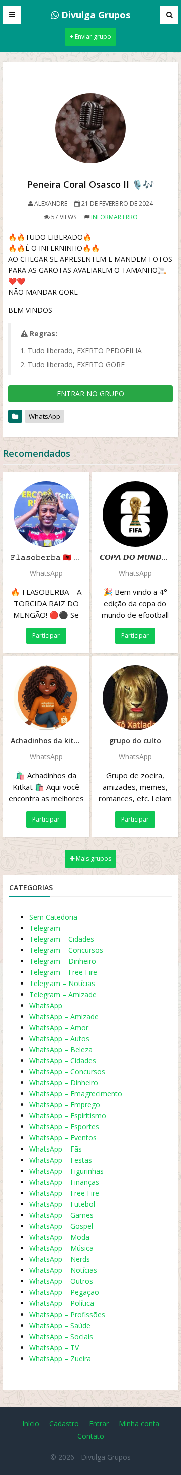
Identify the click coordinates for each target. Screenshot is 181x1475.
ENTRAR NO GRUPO (90, 393)
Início (30, 1423)
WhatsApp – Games (61, 1215)
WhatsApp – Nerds (59, 1259)
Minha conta (139, 1423)
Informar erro (114, 217)
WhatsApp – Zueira (60, 1358)
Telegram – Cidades (61, 939)
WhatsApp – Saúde (59, 1325)
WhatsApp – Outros (61, 1281)
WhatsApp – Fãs (55, 1149)
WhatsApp (44, 416)
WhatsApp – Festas (60, 1160)
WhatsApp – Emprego (64, 1104)
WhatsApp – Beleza (61, 1049)
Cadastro (64, 1423)
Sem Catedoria (53, 917)
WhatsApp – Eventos (63, 1137)
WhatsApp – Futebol (62, 1204)
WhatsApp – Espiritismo (67, 1115)
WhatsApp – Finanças (64, 1182)
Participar (46, 635)
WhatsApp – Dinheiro (63, 1082)
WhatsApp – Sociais (61, 1336)
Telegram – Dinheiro (62, 961)
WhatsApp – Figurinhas (66, 1171)
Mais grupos (92, 858)
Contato (90, 1436)
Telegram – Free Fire (63, 972)
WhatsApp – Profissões (67, 1314)
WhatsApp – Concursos (67, 1071)
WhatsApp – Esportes (64, 1126)
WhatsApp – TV (54, 1347)
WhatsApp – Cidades (62, 1060)
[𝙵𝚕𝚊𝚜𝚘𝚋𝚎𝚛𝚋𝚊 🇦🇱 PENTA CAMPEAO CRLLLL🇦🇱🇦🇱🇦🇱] (46, 514)
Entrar (99, 1423)
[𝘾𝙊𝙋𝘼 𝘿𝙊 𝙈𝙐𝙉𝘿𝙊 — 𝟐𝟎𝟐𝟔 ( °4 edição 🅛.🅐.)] (135, 514)
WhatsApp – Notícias (63, 1270)
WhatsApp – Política (61, 1303)
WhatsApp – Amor (58, 1027)
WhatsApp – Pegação (64, 1292)
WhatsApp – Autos (59, 1038)
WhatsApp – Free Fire (64, 1193)
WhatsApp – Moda (59, 1237)
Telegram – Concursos (66, 950)
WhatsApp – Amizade (64, 1016)
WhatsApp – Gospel (61, 1226)
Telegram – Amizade (63, 994)
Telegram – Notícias (62, 983)
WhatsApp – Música (61, 1248)
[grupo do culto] (135, 697)
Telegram (44, 928)
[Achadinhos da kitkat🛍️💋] (46, 697)
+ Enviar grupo (90, 36)
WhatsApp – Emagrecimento (75, 1093)
